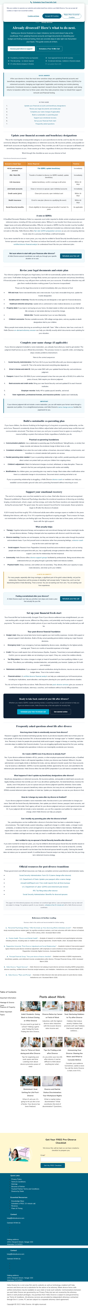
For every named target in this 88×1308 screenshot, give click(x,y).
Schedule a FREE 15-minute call (23, 1203)
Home (37, 22)
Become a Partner (18, 1186)
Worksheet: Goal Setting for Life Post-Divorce (30, 1092)
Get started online (60, 712)
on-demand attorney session (25, 330)
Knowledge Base (17, 1201)
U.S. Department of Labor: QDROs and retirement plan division (45, 887)
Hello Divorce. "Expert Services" (17, 967)
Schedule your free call (70, 256)
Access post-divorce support (21, 49)
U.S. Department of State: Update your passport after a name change (45, 879)
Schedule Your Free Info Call (44, 2)
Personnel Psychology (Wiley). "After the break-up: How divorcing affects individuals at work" (39, 928)
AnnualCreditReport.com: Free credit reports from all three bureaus (45, 883)
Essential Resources (18, 1197)
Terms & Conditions (18, 1182)
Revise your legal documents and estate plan (45, 109)
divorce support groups (38, 557)
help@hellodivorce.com (15, 1218)
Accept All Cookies (52, 16)
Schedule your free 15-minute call (33, 712)
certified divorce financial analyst (26, 244)
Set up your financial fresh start (45, 121)
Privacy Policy (16, 1179)
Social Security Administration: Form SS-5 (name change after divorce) (45, 875)
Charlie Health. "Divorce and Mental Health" (23, 938)
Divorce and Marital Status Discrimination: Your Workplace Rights (52, 1092)
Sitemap (14, 1184)
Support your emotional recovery (45, 118)
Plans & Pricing (16, 1208)
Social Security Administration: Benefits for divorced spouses (45, 894)
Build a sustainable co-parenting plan (45, 115)
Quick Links (15, 1175)
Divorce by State (17, 1191)
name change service (65, 407)
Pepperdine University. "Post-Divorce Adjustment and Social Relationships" (31, 946)
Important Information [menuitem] (8, 998)
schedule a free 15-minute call (54, 905)
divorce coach (57, 479)
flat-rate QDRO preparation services (47, 231)
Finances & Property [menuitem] (7, 1007)
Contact (13, 1214)
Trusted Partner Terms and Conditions (25, 1189)
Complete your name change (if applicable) (45, 112)
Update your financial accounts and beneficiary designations (45, 106)
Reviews (14, 1206)
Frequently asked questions (45, 124)
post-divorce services (61, 684)
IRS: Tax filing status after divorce (45, 891)
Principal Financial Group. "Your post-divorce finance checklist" (30, 957)
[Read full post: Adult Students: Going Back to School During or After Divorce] (30, 1007)
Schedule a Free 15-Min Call (49, 49)
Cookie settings (33, 16)
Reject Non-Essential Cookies (71, 16)
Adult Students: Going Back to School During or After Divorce (30, 1017)
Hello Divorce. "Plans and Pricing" (19, 975)
